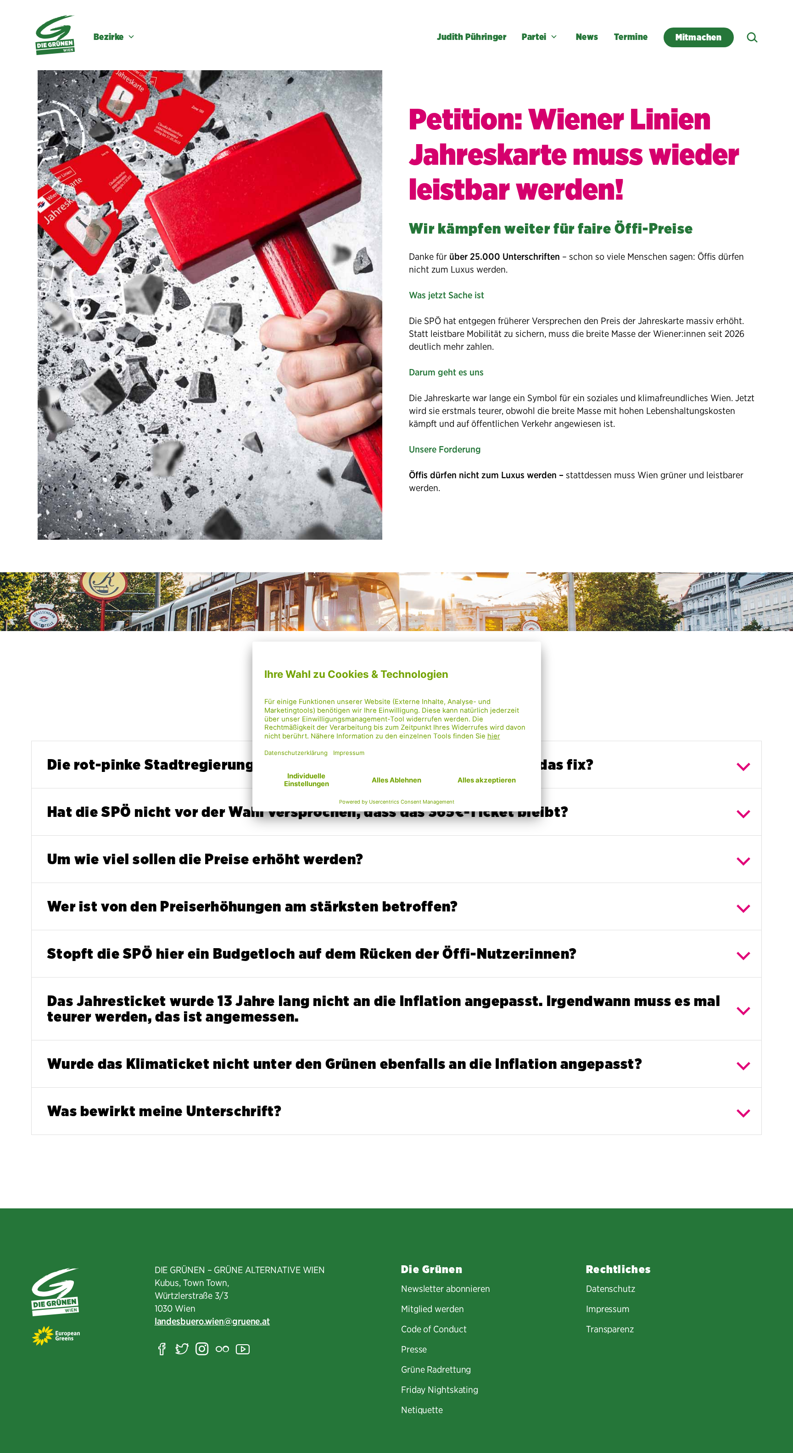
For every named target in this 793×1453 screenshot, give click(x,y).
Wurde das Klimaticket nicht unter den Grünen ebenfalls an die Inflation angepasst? (344, 1064)
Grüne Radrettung (436, 1369)
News (587, 37)
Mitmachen (699, 37)
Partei (534, 37)
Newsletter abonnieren (445, 1288)
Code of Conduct (434, 1329)
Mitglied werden (432, 1308)
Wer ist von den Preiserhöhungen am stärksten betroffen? (252, 906)
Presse (414, 1349)
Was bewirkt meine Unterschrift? (164, 1111)
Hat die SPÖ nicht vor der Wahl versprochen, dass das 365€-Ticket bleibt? (308, 812)
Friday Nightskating (439, 1389)
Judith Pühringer (471, 37)
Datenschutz (610, 1288)
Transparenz (610, 1329)
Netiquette (422, 1409)
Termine (631, 37)
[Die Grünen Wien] (55, 35)
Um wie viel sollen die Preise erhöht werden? (205, 859)
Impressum (608, 1308)
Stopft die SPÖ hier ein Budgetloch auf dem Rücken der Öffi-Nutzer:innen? (312, 953)
